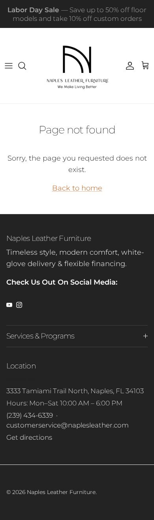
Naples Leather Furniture (61, 492)
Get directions (29, 437)
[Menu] (8, 65)
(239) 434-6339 (29, 415)
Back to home (77, 188)
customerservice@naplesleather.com (67, 425)
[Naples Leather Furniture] (77, 65)
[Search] (26, 65)
